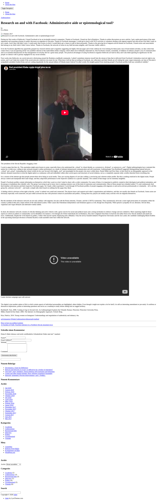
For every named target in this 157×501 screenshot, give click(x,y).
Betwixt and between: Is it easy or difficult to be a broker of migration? (29, 370)
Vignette (8, 438)
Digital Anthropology (18, 319)
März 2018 (8, 401)
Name (3, 338)
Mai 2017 (8, 419)
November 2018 (10, 394)
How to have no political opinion (12, 323)
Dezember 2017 (10, 407)
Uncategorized (10, 436)
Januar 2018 (9, 405)
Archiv (3, 464)
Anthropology (5, 18)
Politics (7, 434)
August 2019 (9, 390)
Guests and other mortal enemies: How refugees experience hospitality (28, 373)
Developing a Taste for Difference (16, 368)
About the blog (10, 4)
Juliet (15, 495)
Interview (8, 433)
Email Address (6, 340)
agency (8, 319)
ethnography (30, 319)
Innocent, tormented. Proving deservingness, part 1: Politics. (25, 375)
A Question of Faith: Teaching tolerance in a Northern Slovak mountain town (27, 325)
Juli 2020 (8, 388)
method (36, 319)
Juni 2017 (8, 417)
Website (3, 342)
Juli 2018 (8, 397)
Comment (4, 351)
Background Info (11, 431)
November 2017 (10, 409)
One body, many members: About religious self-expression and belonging (30, 372)
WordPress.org (10, 452)
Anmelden (8, 447)
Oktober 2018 (10, 396)
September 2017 (10, 413)
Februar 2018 (9, 403)
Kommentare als (12, 450)
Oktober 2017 (10, 411)
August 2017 (9, 415)
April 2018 (8, 399)
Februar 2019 (9, 392)
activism (3, 319)
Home (7, 3)
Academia (8, 427)
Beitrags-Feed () (12, 449)
